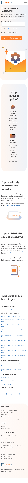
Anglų (14, 32)
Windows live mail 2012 (7, 381)
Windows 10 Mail (5, 377)
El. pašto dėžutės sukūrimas (7, 458)
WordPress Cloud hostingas (7, 412)
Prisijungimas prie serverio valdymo (9, 452)
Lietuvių (9, 32)
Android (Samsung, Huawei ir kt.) (10, 394)
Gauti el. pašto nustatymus (12, 38)
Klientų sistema (5, 450)
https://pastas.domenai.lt (13, 205)
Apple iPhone (5, 391)
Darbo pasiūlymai (5, 428)
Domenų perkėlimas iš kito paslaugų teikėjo (11, 419)
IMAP (11, 29)
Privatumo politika (5, 438)
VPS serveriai (4, 414)
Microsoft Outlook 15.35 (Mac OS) (10, 316)
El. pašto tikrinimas (5, 456)
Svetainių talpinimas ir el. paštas (9, 410)
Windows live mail (6, 384)
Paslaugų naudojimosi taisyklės (8, 435)
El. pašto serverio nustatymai (8, 454)
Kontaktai (3, 426)
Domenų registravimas (6, 416)
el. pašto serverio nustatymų (17, 252)
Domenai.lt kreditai (5, 440)
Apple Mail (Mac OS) (7, 310)
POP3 (16, 29)
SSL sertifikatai (4, 421)
